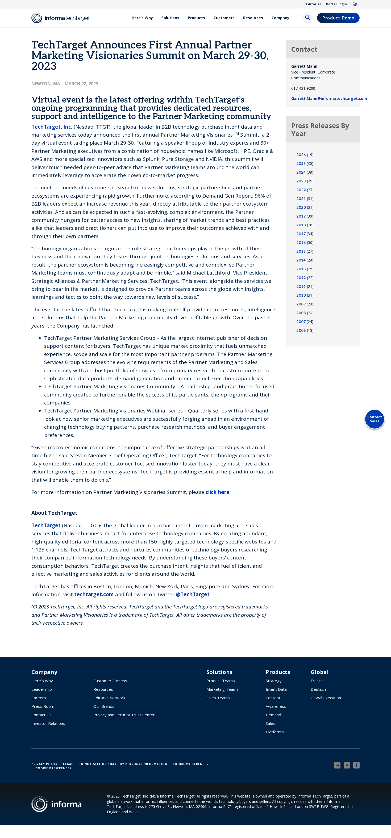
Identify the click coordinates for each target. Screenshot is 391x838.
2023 (301, 181)
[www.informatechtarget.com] (63, 18)
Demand (273, 714)
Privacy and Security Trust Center (124, 714)
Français (318, 680)
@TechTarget (193, 594)
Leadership (41, 689)
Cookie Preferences (191, 764)
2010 (301, 295)
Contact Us (41, 714)
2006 (301, 330)
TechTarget (46, 525)
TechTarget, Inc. (51, 126)
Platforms (275, 731)
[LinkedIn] (337, 765)
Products (196, 17)
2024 (301, 172)
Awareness (276, 706)
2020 (301, 207)
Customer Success (110, 680)
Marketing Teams (222, 689)
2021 (301, 199)
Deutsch (318, 689)
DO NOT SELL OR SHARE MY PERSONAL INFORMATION (122, 764)
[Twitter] (347, 765)
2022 (301, 190)
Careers (38, 697)
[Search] (307, 18)
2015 (301, 251)
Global (355, 4)
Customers (224, 17)
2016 (301, 242)
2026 (301, 155)
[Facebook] (356, 765)
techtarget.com (94, 594)
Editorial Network (109, 697)
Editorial (313, 4)
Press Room (42, 706)
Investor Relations (48, 723)
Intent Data (276, 689)
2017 (301, 234)
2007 (301, 322)
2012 (301, 278)
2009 (301, 304)
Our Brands (103, 706)
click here (218, 492)
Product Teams (220, 680)
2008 (301, 313)
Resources (253, 17)
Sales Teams (218, 697)
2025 (301, 163)
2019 (301, 216)
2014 (301, 260)
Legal (68, 764)
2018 (301, 225)
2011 (301, 286)
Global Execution (326, 697)
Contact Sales (374, 419)
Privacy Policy (44, 764)
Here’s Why (142, 17)
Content (273, 697)
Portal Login (336, 4)
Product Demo (338, 18)
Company (280, 17)
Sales (270, 723)
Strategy (274, 680)
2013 (301, 269)
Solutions (170, 17)
